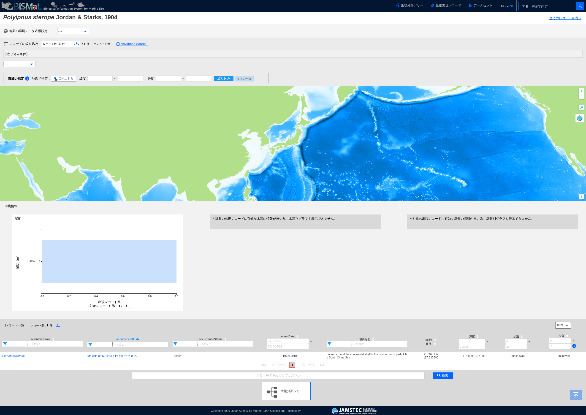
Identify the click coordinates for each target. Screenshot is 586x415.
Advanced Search (133, 44)
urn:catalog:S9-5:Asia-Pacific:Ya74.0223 (112, 356)
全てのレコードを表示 (565, 18)
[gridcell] (42, 356)
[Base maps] (579, 118)
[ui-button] (580, 6)
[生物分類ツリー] (286, 384)
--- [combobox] (60, 31)
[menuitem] (506, 6)
